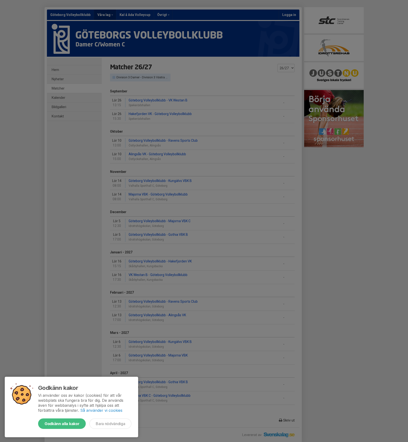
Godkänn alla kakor (62, 423)
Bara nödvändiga (110, 423)
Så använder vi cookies (101, 410)
